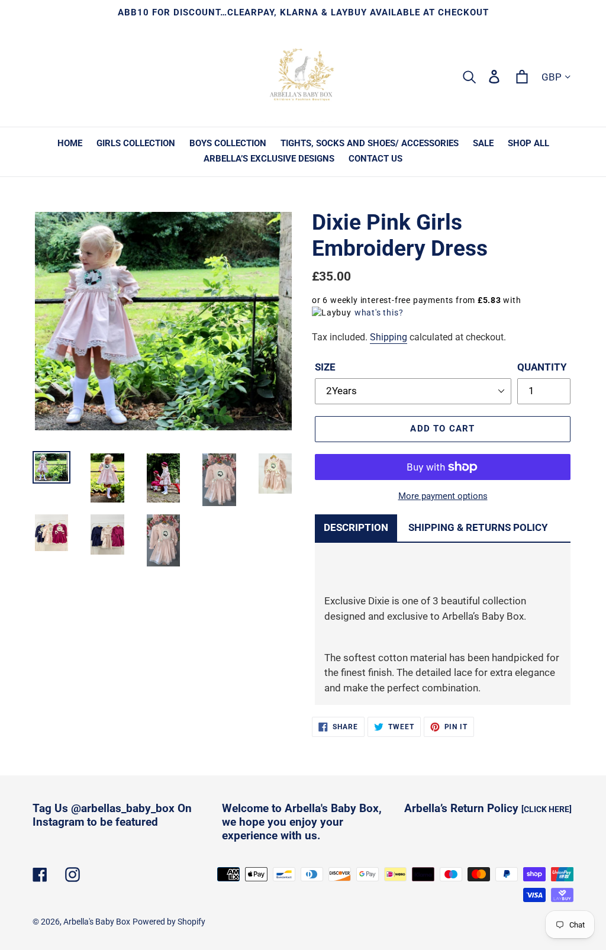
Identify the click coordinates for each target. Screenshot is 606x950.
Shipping (388, 337)
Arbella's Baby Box (96, 921)
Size (325, 367)
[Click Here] (546, 809)
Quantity (542, 367)
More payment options (443, 496)
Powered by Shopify (169, 921)
